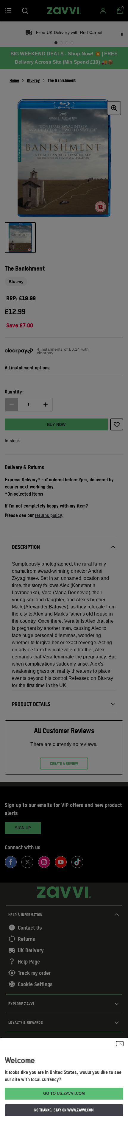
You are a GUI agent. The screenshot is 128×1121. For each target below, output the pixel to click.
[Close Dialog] (119, 1043)
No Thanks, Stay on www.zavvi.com (64, 1110)
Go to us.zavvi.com (64, 1093)
